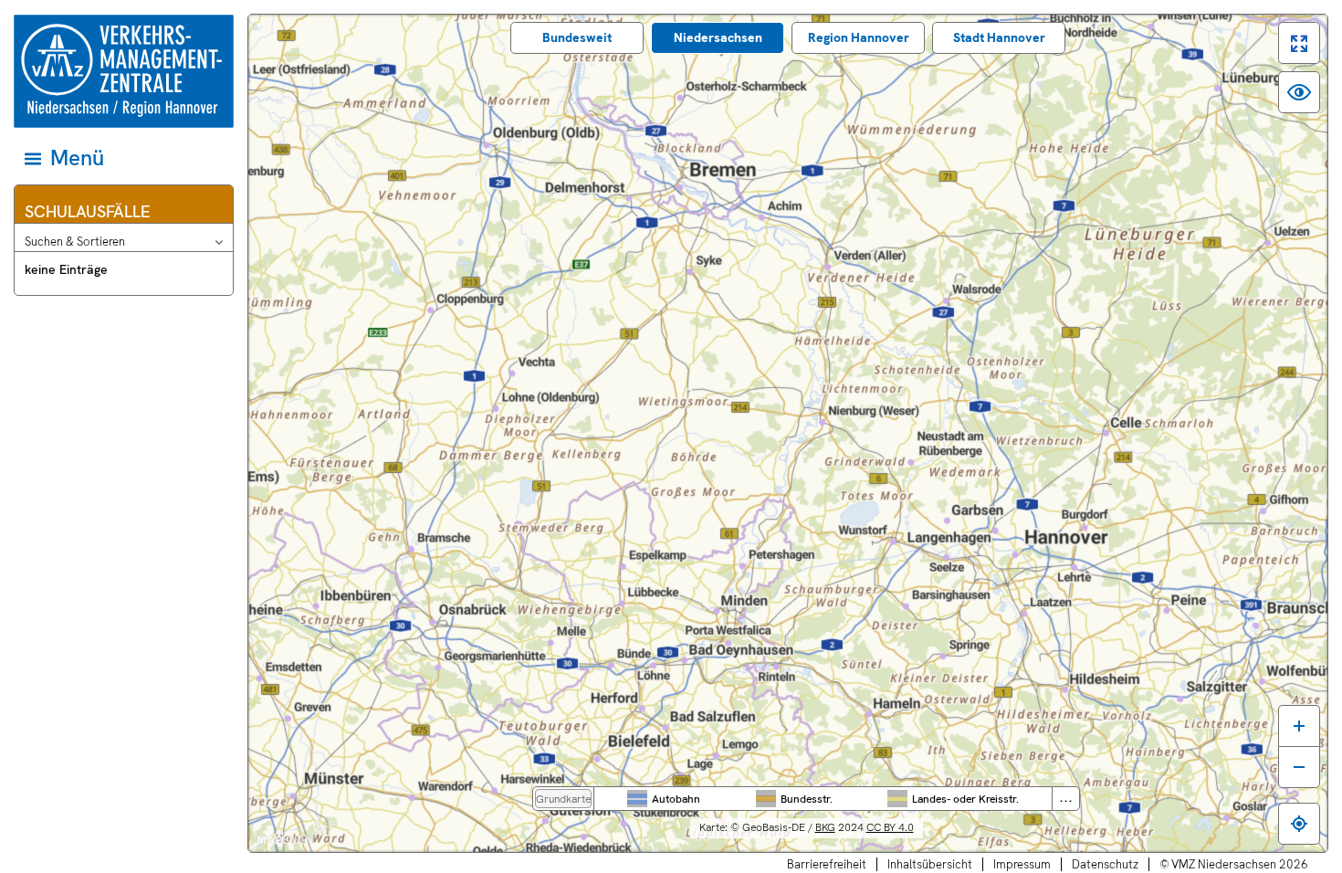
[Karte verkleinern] (1299, 767)
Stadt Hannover (999, 37)
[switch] (1299, 43)
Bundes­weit (577, 37)
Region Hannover (858, 37)
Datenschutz (1105, 864)
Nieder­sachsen (718, 37)
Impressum (1022, 864)
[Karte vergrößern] (1299, 725)
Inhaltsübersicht (929, 864)
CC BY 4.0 (890, 827)
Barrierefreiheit (826, 864)
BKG (825, 827)
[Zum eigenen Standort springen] (1299, 824)
